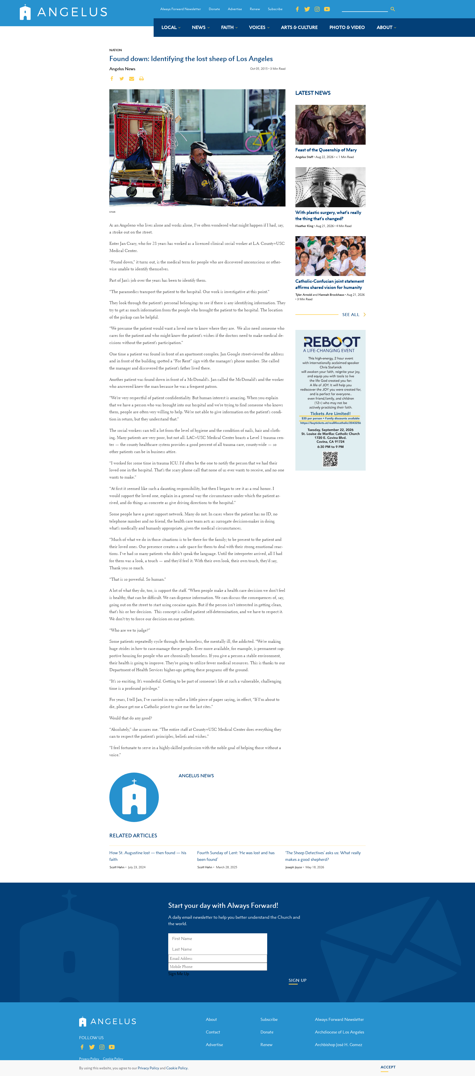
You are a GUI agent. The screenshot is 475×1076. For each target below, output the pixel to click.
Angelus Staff (304, 157)
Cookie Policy (113, 1058)
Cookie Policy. (177, 1068)
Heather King (304, 226)
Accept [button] (388, 1067)
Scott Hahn (117, 867)
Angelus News (122, 68)
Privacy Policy (148, 1068)
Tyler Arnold (303, 295)
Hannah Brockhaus (331, 295)
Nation (115, 50)
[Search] (393, 9)
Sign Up (298, 980)
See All (351, 314)
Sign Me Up (178, 973)
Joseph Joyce (293, 867)
